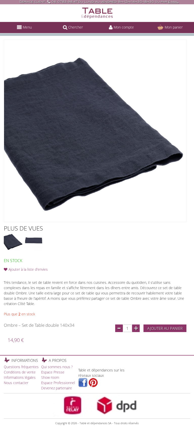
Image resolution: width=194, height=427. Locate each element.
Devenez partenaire (56, 388)
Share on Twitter (78, 269)
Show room (50, 377)
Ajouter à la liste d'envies (28, 269)
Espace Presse (52, 372)
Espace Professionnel (58, 382)
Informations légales (20, 377)
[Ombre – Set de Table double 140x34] (13, 241)
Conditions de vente (20, 372)
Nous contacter (16, 382)
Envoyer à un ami (58, 269)
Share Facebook (68, 269)
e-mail (173, 2)
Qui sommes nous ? (57, 366)
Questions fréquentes (21, 366)
